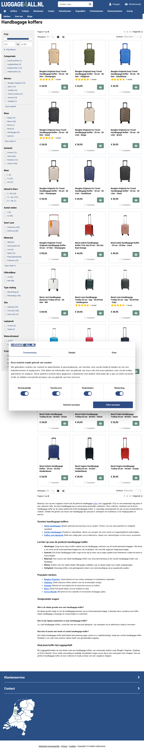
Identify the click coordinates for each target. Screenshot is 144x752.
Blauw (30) (11, 121)
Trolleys (25, 11)
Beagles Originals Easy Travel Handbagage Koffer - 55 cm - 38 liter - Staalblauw (125, 74)
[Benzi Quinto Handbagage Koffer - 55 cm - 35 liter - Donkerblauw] (54, 449)
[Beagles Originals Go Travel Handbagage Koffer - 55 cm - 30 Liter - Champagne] (54, 171)
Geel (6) (10, 136)
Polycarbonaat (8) (14, 257)
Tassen (51, 11)
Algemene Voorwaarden (49, 746)
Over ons (19, 16)
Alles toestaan (113, 405)
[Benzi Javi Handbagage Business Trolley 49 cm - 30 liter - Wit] (54, 280)
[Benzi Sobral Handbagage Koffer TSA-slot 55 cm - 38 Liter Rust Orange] (89, 226)
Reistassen (38, 11)
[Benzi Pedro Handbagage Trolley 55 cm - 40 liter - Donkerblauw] (125, 338)
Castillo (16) (12, 90)
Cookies (72, 746)
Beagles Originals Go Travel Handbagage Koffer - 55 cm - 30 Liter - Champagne (54, 191)
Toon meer (9, 106)
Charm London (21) (15, 94)
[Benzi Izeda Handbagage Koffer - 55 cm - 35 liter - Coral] (125, 226)
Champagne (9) (13, 132)
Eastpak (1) (12, 101)
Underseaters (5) (14, 72)
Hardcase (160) (13, 227)
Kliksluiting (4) (13, 292)
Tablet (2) (11, 329)
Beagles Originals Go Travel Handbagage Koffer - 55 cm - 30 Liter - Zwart (125, 191)
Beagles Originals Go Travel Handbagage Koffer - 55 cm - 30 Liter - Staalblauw (89, 191)
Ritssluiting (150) (14, 296)
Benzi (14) (12, 87)
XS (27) (10, 182)
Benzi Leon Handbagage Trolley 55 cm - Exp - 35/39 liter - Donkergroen (89, 299)
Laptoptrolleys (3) (14, 64)
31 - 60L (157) (12, 197)
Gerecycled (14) (13, 246)
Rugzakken (80, 11)
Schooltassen (65, 11)
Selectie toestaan (71, 405)
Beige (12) (11, 118)
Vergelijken (55, 92)
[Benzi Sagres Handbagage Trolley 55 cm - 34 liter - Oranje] (125, 449)
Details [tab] (72, 352)
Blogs (29, 16)
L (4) (9, 175)
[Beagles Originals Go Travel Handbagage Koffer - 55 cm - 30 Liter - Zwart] (125, 171)
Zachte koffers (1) (14, 61)
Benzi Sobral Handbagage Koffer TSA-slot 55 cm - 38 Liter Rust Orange (89, 245)
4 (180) (10, 216)
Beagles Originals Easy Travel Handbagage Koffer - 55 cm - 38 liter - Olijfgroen (89, 74)
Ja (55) (10, 277)
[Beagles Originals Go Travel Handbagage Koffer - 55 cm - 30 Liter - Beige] (89, 113)
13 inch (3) (11, 326)
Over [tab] (114, 352)
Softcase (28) (12, 231)
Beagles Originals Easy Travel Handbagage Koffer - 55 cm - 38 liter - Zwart (54, 132)
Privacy (64, 746)
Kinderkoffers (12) (14, 68)
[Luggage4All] (22, 6)
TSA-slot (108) (13, 311)
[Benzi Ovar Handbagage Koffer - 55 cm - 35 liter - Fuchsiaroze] (89, 338)
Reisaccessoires (115, 11)
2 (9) (9, 212)
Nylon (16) (11, 253)
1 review (58, 80)
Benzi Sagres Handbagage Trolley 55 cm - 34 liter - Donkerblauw (87, 468)
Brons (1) (11, 125)
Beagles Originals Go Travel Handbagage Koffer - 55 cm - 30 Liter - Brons (125, 132)
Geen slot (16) (13, 314)
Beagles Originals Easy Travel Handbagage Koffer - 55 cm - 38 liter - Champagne (54, 74)
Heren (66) (11, 156)
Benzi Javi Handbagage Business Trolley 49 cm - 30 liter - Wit (52, 299)
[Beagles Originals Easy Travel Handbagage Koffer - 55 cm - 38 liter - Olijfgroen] (89, 54)
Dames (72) (12, 152)
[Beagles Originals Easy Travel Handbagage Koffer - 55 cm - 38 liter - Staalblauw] (125, 54)
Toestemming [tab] (29, 352)
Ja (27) (10, 341)
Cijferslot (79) (12, 307)
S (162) (10, 178)
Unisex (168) (12, 163)
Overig (130, 11)
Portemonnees (96, 11)
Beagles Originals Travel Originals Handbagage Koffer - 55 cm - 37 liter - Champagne (53, 245)
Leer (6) (10, 249)
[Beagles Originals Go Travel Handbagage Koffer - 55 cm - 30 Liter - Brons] (125, 113)
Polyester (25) (12, 260)
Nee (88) (10, 281)
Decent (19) (12, 98)
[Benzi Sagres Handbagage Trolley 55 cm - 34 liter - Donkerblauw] (89, 449)
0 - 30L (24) (11, 193)
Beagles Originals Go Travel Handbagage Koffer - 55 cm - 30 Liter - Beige (89, 132)
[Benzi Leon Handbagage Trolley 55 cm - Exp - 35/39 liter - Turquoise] (54, 338)
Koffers (13, 11)
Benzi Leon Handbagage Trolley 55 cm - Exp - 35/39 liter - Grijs (125, 299)
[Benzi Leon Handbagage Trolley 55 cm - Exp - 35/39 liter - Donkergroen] (89, 280)
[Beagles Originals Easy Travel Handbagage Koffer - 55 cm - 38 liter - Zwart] (54, 113)
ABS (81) (10, 242)
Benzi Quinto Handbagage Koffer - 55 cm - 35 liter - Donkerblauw (51, 468)
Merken (7, 16)
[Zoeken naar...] (90, 4)
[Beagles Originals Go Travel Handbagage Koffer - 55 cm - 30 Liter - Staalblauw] (89, 171)
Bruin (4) (10, 129)
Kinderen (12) (12, 160)
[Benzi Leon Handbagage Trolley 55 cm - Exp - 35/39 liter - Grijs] (125, 280)
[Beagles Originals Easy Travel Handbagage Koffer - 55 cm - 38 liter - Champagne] (54, 54)
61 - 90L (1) (11, 201)
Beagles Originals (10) (16, 83)
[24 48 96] (50, 37)
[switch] (56, 394)
